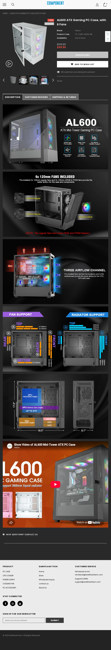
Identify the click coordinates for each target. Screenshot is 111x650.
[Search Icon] (12, 4)
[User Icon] (97, 4)
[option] (28, 44)
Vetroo (78, 30)
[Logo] (55, 4)
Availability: (62, 38)
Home (5, 13)
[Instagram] (12, 603)
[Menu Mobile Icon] (4, 4)
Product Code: (63, 34)
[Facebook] (5, 603)
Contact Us (31, 534)
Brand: (60, 30)
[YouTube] (20, 603)
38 (62, 72)
